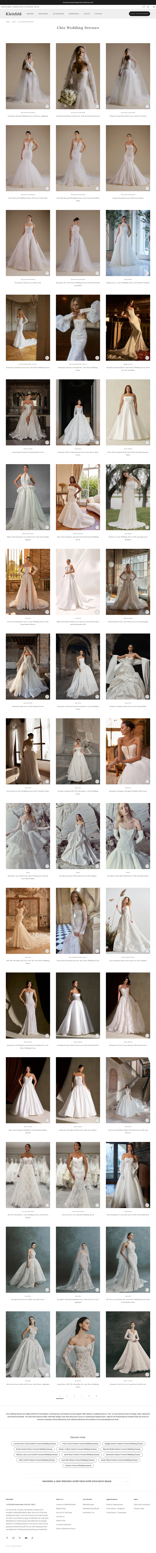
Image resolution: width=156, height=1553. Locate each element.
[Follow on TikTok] (32, 1538)
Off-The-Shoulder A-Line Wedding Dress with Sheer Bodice (28, 1216)
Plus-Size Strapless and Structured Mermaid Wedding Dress (78, 538)
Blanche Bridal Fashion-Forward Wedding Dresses (122, 1449)
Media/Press (61, 1509)
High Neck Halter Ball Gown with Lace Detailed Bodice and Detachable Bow (78, 623)
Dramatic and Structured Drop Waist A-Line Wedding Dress (78, 707)
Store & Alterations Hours (65, 1529)
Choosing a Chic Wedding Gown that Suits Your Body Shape (77, 1481)
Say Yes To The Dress (64, 1513)
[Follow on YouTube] (26, 1538)
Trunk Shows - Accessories (116, 1513)
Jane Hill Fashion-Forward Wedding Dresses (77, 1460)
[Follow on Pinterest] (20, 1538)
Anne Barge (128, 533)
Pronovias (28, 618)
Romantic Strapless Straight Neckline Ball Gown (128, 791)
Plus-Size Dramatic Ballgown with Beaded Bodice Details (28, 1131)
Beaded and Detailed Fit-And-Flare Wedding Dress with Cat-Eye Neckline (128, 369)
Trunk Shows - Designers (115, 1509)
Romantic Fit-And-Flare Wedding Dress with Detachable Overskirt (78, 284)
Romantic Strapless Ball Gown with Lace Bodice (78, 1130)
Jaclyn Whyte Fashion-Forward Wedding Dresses (119, 1460)
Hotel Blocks (28, 7)
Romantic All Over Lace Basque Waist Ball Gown (128, 1045)
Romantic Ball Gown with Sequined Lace (28, 706)
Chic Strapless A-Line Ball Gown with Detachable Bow (128, 1215)
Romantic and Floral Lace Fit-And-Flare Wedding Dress (27, 368)
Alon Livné (78, 703)
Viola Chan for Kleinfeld (28, 112)
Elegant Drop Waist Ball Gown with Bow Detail (128, 116)
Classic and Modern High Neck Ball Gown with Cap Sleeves (128, 1131)
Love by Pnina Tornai (28, 1211)
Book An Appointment (114, 1504)
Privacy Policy (139, 1509)
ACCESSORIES (58, 14)
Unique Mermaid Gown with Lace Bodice (128, 198)
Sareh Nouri (78, 449)
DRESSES (30, 14)
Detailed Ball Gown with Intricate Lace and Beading (128, 622)
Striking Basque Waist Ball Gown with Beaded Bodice (78, 1045)
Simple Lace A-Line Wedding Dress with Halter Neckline (128, 283)
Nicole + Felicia (128, 1381)
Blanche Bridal (28, 449)
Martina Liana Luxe (28, 533)
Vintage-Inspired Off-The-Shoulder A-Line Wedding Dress (78, 792)
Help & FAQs (60, 1521)
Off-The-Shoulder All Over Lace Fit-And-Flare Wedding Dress (27, 962)
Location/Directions (63, 1525)
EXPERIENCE (74, 14)
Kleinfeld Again (18, 7)
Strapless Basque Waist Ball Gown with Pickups (78, 876)
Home (8, 21)
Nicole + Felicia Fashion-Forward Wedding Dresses (78, 1449)
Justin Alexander (78, 533)
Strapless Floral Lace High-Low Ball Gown (27, 1299)
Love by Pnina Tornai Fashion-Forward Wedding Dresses (34, 1444)
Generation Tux (88, 1513)
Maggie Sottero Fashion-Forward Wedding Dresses (124, 1444)
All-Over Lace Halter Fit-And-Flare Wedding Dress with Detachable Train (128, 1300)
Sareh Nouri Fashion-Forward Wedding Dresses (82, 1455)
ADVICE (87, 14)
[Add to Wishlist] (47, 106)
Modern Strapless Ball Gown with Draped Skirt (128, 706)
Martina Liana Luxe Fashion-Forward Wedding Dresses (37, 1455)
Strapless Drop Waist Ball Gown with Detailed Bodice (128, 876)
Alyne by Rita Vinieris (128, 957)
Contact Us (60, 1517)
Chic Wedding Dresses (26, 21)
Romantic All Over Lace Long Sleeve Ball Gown (128, 1384)
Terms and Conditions (142, 1504)
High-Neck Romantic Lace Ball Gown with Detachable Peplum (28, 538)
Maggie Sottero (128, 364)
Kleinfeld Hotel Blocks (91, 1509)
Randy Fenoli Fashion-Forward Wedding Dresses (34, 1449)
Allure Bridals (128, 449)
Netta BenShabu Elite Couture (28, 364)
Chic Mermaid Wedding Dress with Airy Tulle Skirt (28, 198)
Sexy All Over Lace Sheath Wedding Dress (78, 1215)
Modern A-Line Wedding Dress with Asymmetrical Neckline (128, 538)
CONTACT (98, 14)
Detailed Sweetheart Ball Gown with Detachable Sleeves (78, 116)
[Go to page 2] (96, 1396)
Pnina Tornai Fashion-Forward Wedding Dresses (80, 1444)
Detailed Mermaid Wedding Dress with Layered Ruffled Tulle (78, 199)
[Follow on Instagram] (13, 1538)
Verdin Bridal (128, 279)
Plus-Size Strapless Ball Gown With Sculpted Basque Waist (128, 453)
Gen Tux (36, 7)
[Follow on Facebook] (7, 1538)
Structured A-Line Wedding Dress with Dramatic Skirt (28, 791)
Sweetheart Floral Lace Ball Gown (28, 283)
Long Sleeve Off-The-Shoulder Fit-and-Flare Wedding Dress (78, 1385)
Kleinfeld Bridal (6, 7)
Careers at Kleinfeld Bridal (66, 1504)
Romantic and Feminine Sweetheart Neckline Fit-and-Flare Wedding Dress (28, 1046)
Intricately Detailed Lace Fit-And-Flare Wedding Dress (78, 961)
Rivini (28, 872)
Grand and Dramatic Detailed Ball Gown (28, 452)
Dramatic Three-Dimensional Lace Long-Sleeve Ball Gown (78, 453)
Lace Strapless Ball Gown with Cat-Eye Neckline (128, 961)
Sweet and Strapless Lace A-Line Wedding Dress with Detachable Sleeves (28, 623)
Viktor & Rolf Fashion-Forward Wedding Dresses (37, 1460)
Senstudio (28, 1296)
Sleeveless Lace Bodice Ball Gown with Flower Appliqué (27, 1384)
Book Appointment (140, 14)
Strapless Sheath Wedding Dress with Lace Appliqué (28, 116)
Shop (14, 21)
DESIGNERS (43, 14)
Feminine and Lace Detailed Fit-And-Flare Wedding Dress (78, 369)
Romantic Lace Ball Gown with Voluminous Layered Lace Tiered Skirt (28, 877)
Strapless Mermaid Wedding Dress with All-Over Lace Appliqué (78, 1300)
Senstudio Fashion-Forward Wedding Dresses (123, 1455)
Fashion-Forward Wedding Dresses (78, 1466)
